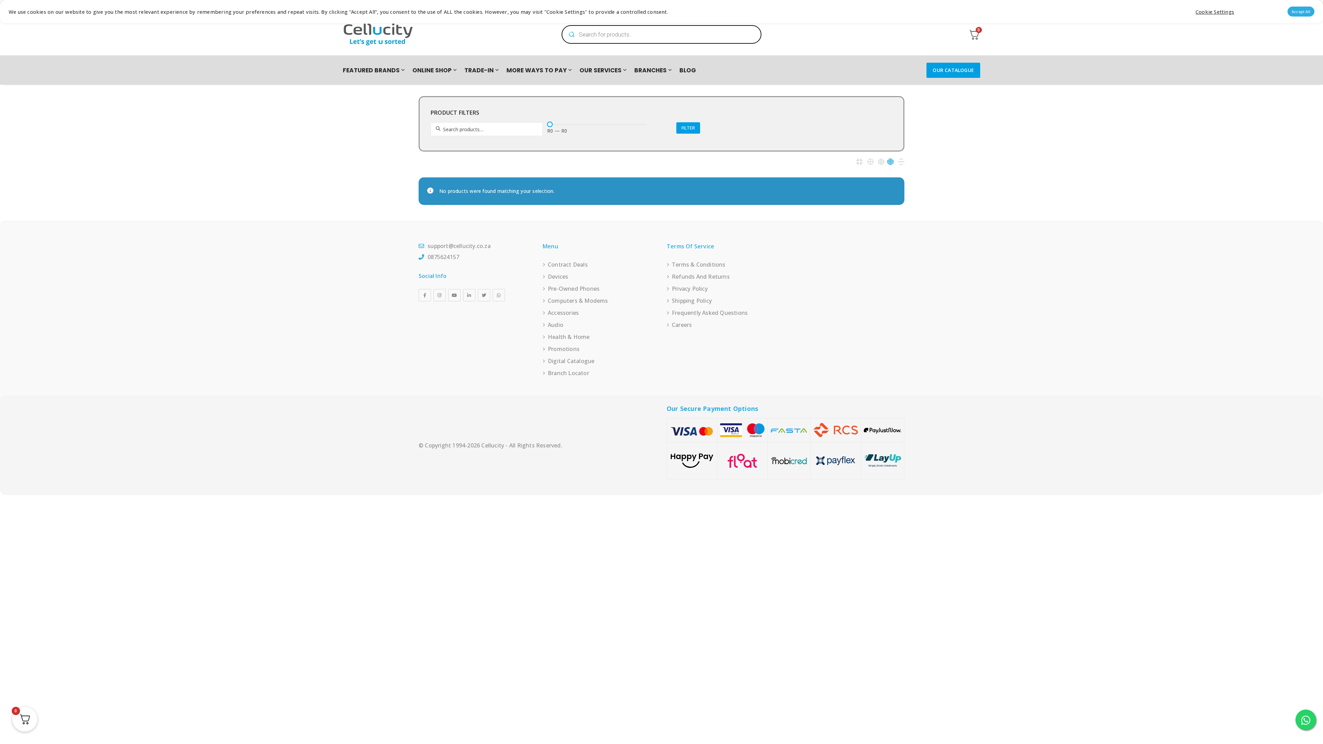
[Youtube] (454, 295)
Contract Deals (568, 264)
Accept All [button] (1301, 11)
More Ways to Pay (536, 70)
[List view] (901, 161)
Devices (558, 276)
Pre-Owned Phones (573, 288)
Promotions (564, 349)
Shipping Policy (692, 300)
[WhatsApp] (499, 295)
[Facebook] (425, 295)
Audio (555, 325)
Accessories (563, 313)
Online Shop (432, 70)
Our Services (601, 70)
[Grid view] (859, 161)
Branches (650, 70)
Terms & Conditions (699, 264)
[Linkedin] (469, 295)
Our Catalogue (953, 70)
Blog (687, 70)
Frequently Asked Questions (710, 313)
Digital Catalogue (571, 361)
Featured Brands (371, 70)
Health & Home (569, 337)
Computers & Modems (578, 300)
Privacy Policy (690, 288)
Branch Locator (568, 373)
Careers (682, 325)
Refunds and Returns (701, 276)
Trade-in (479, 70)
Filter (688, 128)
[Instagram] (439, 295)
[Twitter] (484, 295)
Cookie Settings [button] (1215, 12)
